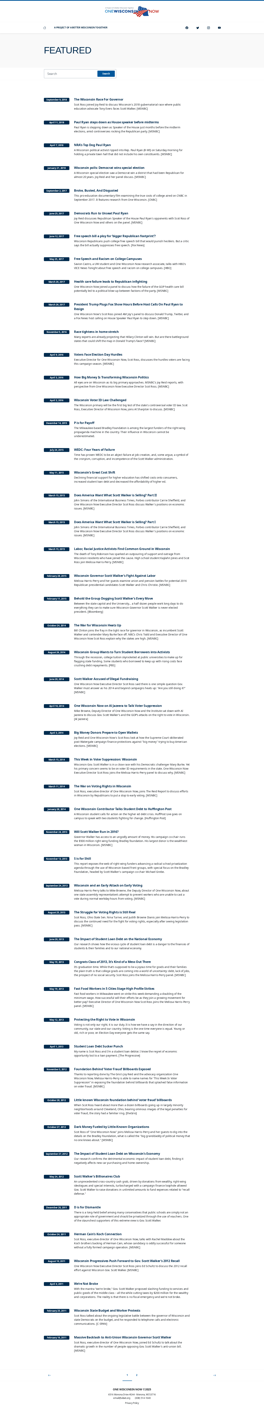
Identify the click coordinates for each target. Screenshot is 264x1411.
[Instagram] (208, 27)
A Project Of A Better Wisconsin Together (80, 27)
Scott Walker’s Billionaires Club (97, 1176)
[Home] (44, 27)
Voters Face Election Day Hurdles (98, 354)
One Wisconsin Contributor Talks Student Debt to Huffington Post (123, 809)
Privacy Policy (132, 1403)
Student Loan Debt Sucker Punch (98, 1046)
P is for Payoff (84, 423)
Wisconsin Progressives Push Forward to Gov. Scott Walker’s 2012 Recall (127, 1261)
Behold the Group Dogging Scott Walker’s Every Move (113, 598)
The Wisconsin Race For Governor (98, 99)
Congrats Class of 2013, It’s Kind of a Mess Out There (112, 962)
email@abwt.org (121, 1398)
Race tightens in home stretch (96, 332)
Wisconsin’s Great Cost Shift (94, 472)
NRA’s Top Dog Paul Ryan (92, 145)
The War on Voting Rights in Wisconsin (102, 786)
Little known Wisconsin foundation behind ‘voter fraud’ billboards (123, 1100)
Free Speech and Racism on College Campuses (108, 259)
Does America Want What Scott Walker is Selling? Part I (115, 522)
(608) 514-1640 (143, 1398)
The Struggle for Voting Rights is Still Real (104, 912)
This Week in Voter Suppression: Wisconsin (105, 759)
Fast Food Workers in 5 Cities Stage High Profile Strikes (114, 988)
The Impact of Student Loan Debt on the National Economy (118, 939)
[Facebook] (186, 27)
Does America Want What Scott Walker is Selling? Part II (115, 495)
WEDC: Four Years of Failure (94, 449)
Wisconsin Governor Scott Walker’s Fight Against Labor (115, 576)
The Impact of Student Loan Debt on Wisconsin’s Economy (117, 1153)
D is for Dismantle (87, 1207)
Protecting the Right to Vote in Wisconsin (104, 1019)
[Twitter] (197, 27)
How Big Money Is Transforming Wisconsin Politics (111, 377)
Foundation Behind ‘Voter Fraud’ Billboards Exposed (112, 1069)
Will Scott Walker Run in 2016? (96, 832)
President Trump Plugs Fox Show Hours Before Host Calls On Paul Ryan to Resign (128, 306)
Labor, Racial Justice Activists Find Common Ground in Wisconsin (122, 549)
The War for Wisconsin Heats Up (97, 625)
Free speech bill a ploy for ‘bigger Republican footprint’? (115, 236)
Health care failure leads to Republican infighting (110, 281)
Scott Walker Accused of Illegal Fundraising (106, 679)
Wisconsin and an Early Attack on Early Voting (108, 885)
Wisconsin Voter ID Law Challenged (100, 400)
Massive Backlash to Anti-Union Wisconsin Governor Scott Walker (122, 1337)
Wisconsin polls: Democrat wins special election (109, 168)
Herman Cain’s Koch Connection (98, 1234)
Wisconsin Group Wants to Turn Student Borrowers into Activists (122, 652)
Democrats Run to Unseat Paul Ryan (101, 213)
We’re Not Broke (86, 1284)
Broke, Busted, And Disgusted (96, 190)
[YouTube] (219, 27)
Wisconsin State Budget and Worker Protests (107, 1310)
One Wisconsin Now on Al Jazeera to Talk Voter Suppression (118, 706)
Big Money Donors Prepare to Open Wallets (106, 732)
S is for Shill (82, 858)
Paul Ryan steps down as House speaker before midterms (116, 122)
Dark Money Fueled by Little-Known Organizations (111, 1127)
